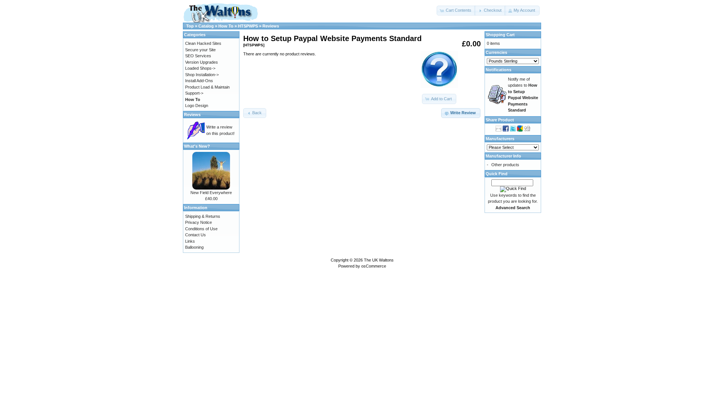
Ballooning (194, 247)
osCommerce (373, 266)
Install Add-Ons (199, 80)
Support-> (194, 93)
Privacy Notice (198, 222)
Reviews (270, 26)
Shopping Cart (500, 34)
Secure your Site (200, 49)
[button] (456, 10)
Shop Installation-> (202, 74)
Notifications (498, 69)
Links (190, 241)
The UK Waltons (379, 260)
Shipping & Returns (202, 216)
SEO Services (198, 56)
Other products (505, 164)
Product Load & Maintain (207, 87)
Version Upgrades (201, 62)
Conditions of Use (201, 228)
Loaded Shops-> (200, 68)
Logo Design (196, 105)
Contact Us (195, 235)
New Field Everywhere (211, 192)
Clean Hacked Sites (203, 43)
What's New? (197, 146)
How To (225, 26)
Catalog (206, 26)
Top (190, 26)
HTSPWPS (248, 26)
